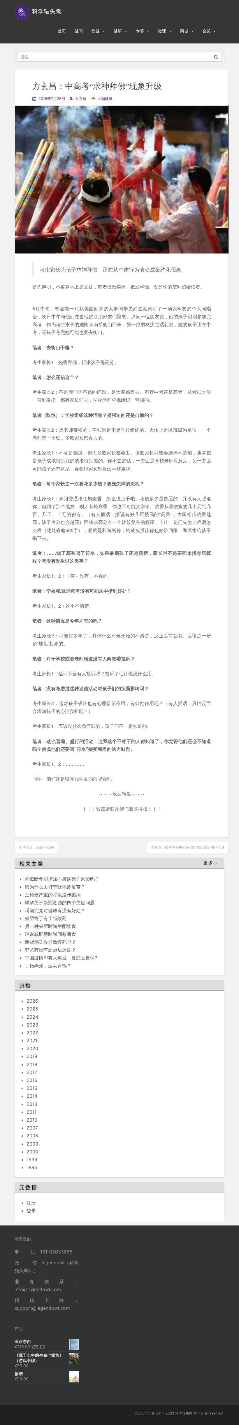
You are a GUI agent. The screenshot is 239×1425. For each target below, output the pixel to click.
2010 (32, 1120)
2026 (32, 1001)
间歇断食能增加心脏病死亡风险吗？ (62, 879)
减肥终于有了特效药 (46, 918)
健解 (118, 31)
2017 (32, 1072)
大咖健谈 (105, 98)
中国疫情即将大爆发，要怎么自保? (62, 958)
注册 (31, 1203)
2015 (32, 1088)
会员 (206, 31)
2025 (32, 1009)
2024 (32, 1017)
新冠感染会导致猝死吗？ (51, 942)
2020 (32, 1048)
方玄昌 (80, 98)
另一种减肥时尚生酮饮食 (50, 926)
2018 (32, 1064)
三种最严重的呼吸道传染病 (53, 895)
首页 (62, 31)
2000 (32, 1152)
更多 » (210, 863)
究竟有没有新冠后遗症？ (51, 950)
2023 (32, 1025)
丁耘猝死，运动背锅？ (48, 965)
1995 (32, 1167)
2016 (32, 1080)
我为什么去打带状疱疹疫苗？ (55, 887)
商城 (184, 31)
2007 (32, 1128)
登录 (31, 1211)
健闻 (79, 31)
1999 (32, 1159)
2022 (32, 1033)
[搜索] (216, 57)
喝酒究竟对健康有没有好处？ (55, 910)
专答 (140, 31)
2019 (32, 1056)
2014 (32, 1096)
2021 (32, 1040)
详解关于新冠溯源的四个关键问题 (60, 902)
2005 (32, 1136)
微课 (162, 31)
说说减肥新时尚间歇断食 (50, 934)
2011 (31, 1112)
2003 (32, 1144)
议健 (96, 31)
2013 (32, 1104)
